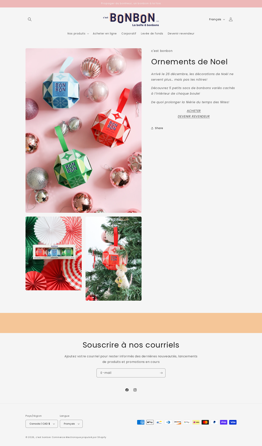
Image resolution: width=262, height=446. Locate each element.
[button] (30, 19)
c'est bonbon (43, 437)
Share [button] (159, 128)
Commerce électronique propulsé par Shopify (79, 437)
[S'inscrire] (161, 372)
